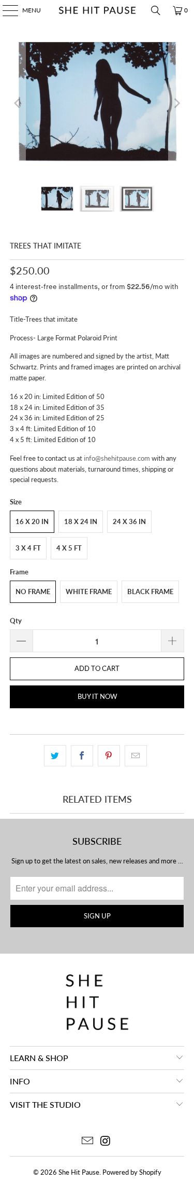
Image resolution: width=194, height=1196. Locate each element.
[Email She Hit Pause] (87, 1141)
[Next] (176, 103)
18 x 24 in (80, 521)
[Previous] (17, 103)
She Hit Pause (78, 1172)
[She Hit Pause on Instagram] (105, 1141)
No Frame (33, 591)
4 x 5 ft (69, 548)
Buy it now (97, 696)
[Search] (156, 10)
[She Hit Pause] (97, 10)
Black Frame (150, 591)
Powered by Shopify (131, 1172)
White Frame (89, 591)
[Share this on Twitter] (55, 755)
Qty (16, 620)
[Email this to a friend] (136, 755)
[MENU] (5, 10)
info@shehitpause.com (117, 458)
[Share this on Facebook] (82, 755)
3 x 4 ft (28, 548)
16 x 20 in (32, 521)
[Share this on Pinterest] (109, 755)
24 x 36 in (129, 521)
